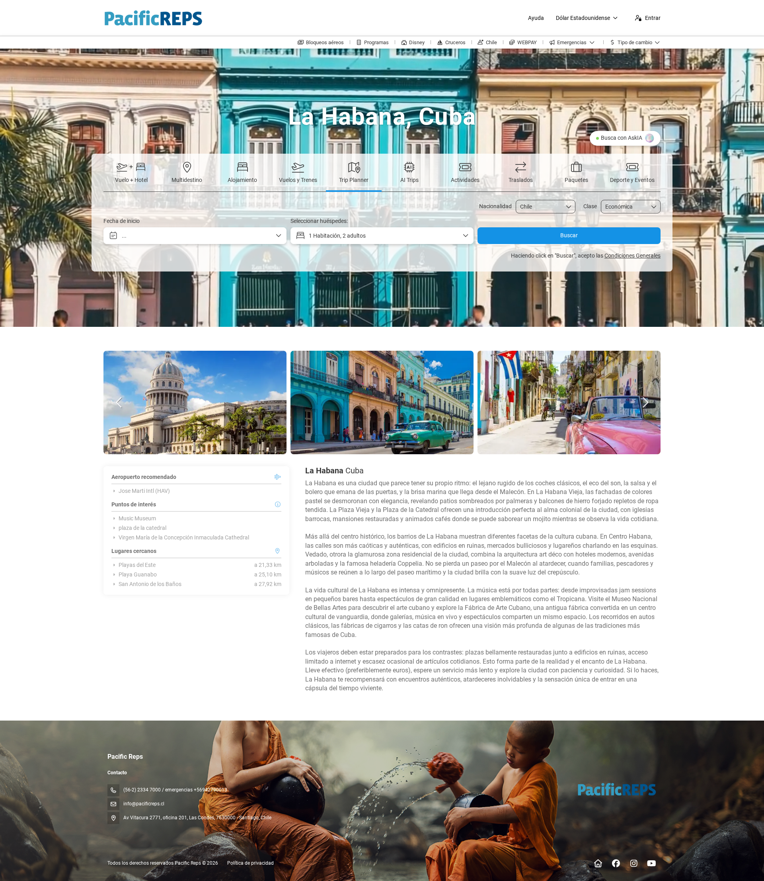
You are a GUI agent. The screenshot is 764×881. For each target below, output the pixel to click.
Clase (590, 206)
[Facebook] (616, 863)
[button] (119, 402)
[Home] (598, 863)
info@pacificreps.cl (143, 804)
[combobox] (540, 207)
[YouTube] (652, 863)
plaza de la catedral (142, 528)
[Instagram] (634, 863)
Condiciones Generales (632, 255)
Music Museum (137, 518)
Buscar (569, 235)
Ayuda (536, 18)
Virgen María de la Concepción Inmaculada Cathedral (184, 537)
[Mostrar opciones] (569, 206)
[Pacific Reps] (616, 789)
